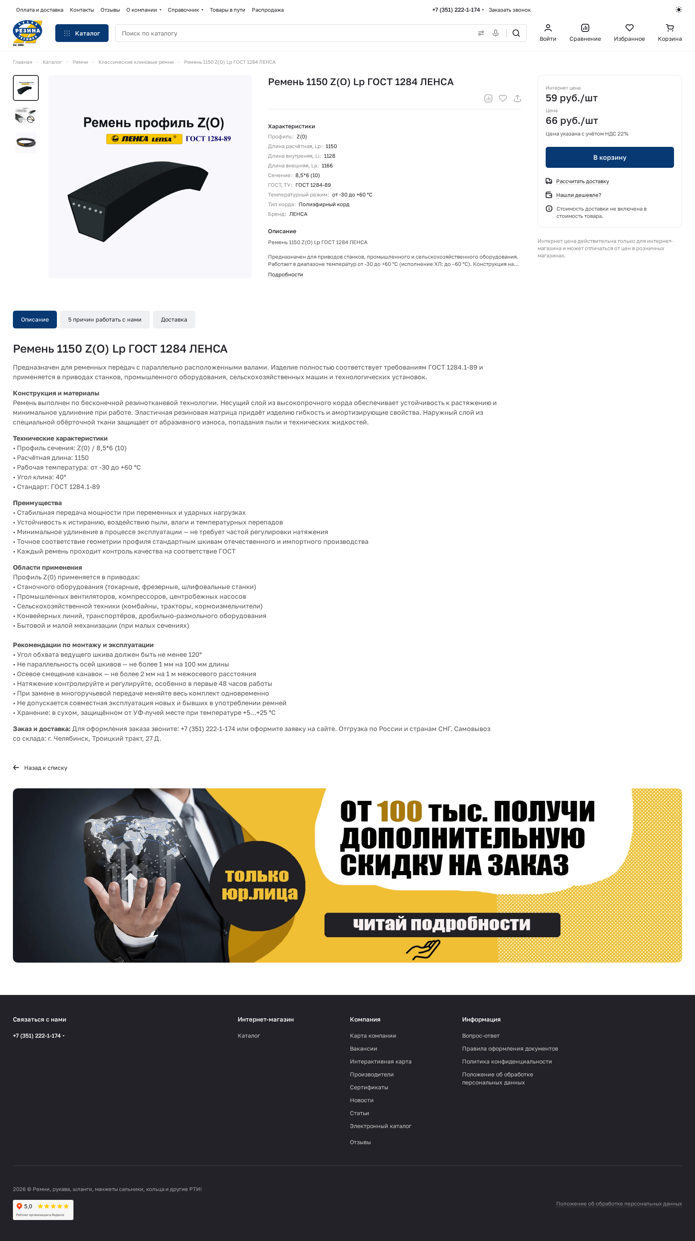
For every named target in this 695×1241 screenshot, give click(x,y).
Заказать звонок (510, 9)
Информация (481, 1019)
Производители (372, 1074)
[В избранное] (503, 98)
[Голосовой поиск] (497, 33)
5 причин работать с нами (105, 319)
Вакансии (363, 1048)
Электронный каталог (380, 1125)
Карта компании (373, 1035)
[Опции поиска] (479, 33)
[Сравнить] (488, 98)
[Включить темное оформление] (679, 9)
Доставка (174, 319)
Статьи (359, 1112)
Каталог (249, 1035)
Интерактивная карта (381, 1061)
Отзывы (360, 1142)
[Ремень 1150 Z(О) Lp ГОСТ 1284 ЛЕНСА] (150, 176)
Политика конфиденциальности (507, 1061)
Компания (365, 1019)
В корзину (609, 157)
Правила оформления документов (510, 1048)
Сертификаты (369, 1087)
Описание (35, 319)
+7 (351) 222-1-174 (456, 9)
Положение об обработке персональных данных (619, 1203)
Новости (362, 1100)
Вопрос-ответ (481, 1035)
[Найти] (516, 33)
